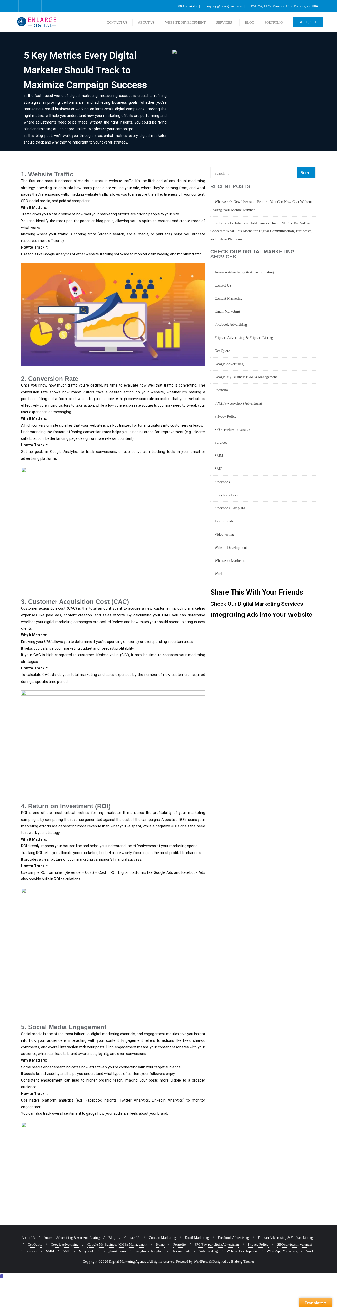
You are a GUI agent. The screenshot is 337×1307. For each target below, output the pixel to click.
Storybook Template (230, 508)
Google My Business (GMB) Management (246, 377)
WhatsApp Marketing (230, 561)
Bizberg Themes (242, 1262)
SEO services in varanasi (233, 430)
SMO (218, 469)
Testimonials (224, 521)
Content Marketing (228, 298)
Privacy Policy (225, 416)
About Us (28, 1238)
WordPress (201, 1262)
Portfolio (221, 390)
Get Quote (308, 22)
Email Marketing (227, 311)
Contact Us (223, 285)
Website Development (231, 548)
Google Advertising (229, 364)
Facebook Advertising (231, 325)
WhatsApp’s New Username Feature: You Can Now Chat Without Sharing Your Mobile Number (261, 206)
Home (160, 1244)
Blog (112, 1238)
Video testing (224, 534)
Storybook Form (227, 495)
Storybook (222, 482)
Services (221, 443)
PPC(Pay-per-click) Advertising (238, 403)
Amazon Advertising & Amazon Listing (244, 272)
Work (219, 574)
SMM (219, 456)
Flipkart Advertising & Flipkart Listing (244, 338)
